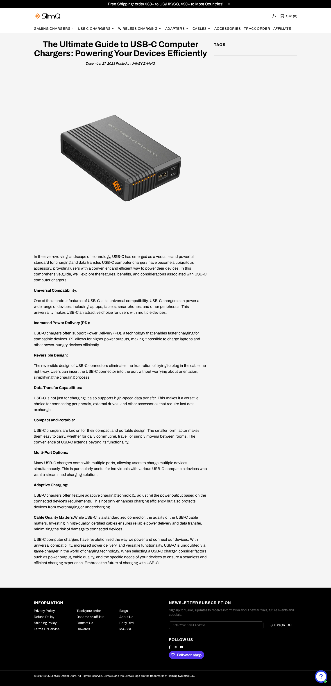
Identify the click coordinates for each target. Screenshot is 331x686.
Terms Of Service (46, 629)
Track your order (89, 611)
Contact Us (85, 623)
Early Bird (126, 623)
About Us (126, 617)
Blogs (123, 611)
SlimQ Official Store (48, 15)
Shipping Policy (45, 623)
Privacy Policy (44, 611)
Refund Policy (44, 617)
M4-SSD (125, 629)
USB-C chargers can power (173, 301)
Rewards (83, 629)
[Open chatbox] (321, 676)
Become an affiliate (90, 617)
